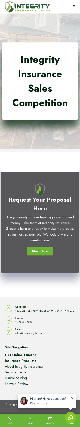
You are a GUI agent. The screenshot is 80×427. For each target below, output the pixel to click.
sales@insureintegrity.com (29, 333)
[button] (40, 251)
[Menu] (73, 6)
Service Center (16, 372)
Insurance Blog (16, 377)
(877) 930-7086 (24, 322)
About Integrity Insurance (24, 366)
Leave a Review (16, 383)
